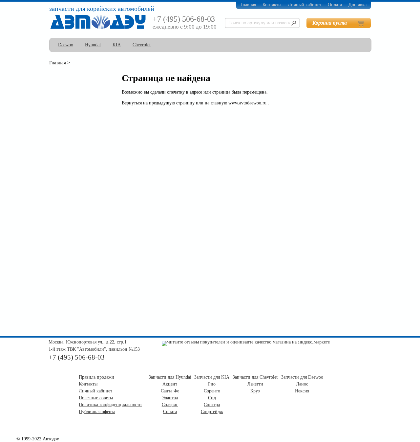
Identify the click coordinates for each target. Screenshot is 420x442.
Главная (248, 4)
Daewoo (65, 44)
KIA (117, 44)
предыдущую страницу (172, 102)
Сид (212, 397)
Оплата (335, 4)
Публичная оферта (97, 411)
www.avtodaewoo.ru (247, 102)
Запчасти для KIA (211, 377)
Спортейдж (212, 411)
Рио (212, 384)
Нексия (302, 390)
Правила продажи (96, 377)
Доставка (357, 4)
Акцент (169, 384)
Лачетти (255, 384)
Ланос (302, 384)
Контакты (271, 4)
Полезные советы (96, 397)
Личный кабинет (304, 4)
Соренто (212, 390)
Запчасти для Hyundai (170, 377)
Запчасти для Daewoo (302, 377)
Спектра (212, 404)
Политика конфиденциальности (110, 404)
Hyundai (93, 44)
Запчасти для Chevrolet (255, 377)
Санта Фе (170, 390)
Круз (255, 390)
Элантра (170, 397)
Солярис (170, 404)
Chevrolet (142, 44)
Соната (170, 411)
